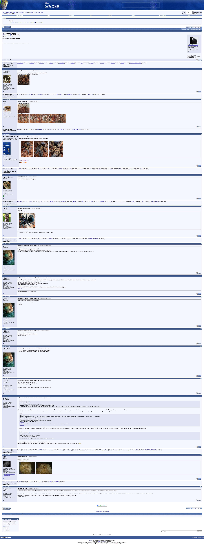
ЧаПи (91, 15)
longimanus (69, 94)
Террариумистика (29, 12)
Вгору (202, 537)
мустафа (131, 168)
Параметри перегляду (195, 29)
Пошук (189, 15)
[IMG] (4, 527)
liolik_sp (59, 94)
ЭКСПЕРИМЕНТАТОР (135, 63)
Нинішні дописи (162, 15)
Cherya (39, 168)
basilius (29, 168)
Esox (51, 63)
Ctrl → (199, 27)
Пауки (42, 12)
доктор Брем (105, 450)
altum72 (32, 63)
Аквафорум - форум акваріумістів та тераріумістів (14, 12)
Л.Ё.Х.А (113, 63)
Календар (133, 15)
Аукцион (48, 15)
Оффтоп (20, 285)
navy (82, 63)
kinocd (74, 201)
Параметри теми (185, 29)
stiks (91, 168)
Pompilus (102, 201)
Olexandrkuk (81, 450)
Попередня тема (98, 511)
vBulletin (90, 540)
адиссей (91, 63)
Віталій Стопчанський (102, 541)
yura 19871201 (61, 129)
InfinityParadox (193, 45)
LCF (49, 94)
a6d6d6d (19, 168)
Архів (199, 537)
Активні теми (19, 15)
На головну (194, 537)
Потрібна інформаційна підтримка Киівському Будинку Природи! (26, 22)
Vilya (100, 168)
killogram (51, 450)
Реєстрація (71, 15)
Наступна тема (106, 511)
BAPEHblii (19, 201)
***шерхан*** (20, 63)
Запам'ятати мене (198, 12)
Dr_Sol (18, 94)
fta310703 (61, 63)
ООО (122, 63)
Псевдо (183, 12)
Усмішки (4, 526)
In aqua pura (63, 201)
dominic (29, 450)
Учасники (110, 15)
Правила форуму (6, 530)
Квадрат (102, 63)
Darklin (42, 63)
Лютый (132, 201)
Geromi (72, 63)
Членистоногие (37, 12)
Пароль (183, 13)
